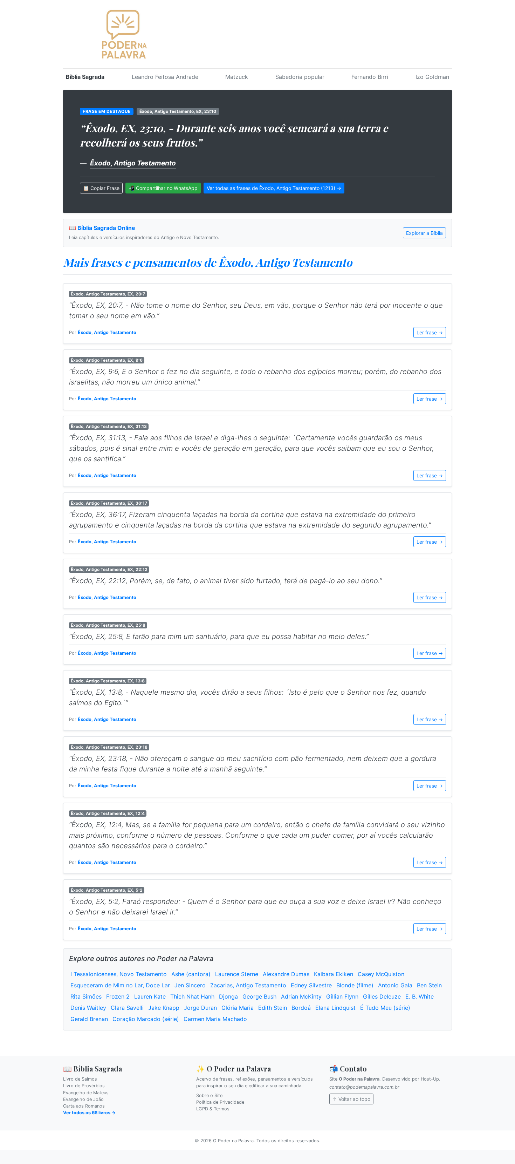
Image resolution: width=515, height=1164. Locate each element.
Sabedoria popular (299, 76)
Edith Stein (272, 1007)
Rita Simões (86, 996)
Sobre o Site (209, 1095)
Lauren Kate (150, 996)
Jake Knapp (163, 1007)
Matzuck (236, 76)
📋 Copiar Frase (101, 188)
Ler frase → (430, 332)
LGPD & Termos (212, 1108)
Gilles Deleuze (382, 996)
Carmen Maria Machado (215, 1018)
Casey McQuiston (381, 974)
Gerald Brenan (89, 1018)
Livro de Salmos (80, 1079)
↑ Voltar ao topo (351, 1099)
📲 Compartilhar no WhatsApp (163, 188)
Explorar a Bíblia (424, 233)
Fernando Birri (369, 76)
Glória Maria (237, 1007)
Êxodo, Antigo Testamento (133, 163)
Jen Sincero (190, 985)
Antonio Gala (395, 985)
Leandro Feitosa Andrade (165, 76)
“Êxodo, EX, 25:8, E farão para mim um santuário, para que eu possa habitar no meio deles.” (219, 636)
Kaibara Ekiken (333, 974)
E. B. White (419, 996)
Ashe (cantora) (191, 974)
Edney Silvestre (311, 985)
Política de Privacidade (220, 1102)
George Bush (259, 996)
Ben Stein (429, 985)
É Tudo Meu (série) (385, 1007)
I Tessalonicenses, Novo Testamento (118, 974)
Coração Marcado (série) (145, 1018)
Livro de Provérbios (84, 1085)
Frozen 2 (118, 996)
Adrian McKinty (301, 996)
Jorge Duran (200, 1007)
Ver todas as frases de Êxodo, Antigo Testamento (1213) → (274, 188)
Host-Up (430, 1079)
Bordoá (301, 1007)
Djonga (228, 996)
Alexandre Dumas (286, 974)
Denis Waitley (88, 1007)
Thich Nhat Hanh (192, 996)
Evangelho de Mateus (86, 1092)
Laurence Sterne (236, 974)
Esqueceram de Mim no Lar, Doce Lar (120, 985)
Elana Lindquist (335, 1007)
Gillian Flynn (342, 996)
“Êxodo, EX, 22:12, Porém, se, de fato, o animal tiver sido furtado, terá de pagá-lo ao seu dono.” (225, 581)
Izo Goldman (432, 76)
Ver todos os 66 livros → (89, 1112)
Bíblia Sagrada (85, 76)
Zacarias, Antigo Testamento (248, 985)
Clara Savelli (127, 1007)
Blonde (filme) (354, 985)
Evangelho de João (83, 1099)
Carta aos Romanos (84, 1106)
